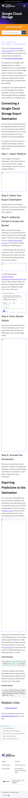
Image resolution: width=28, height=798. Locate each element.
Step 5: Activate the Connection (10, 738)
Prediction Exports (11, 708)
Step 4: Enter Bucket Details (9, 736)
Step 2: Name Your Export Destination (12, 731)
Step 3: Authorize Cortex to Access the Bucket (14, 733)
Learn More (14, 782)
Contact (17, 761)
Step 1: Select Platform (8, 728)
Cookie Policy (6, 769)
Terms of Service (20, 765)
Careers (4, 761)
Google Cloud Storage (15, 58)
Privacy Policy (6, 765)
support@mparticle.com (9, 716)
